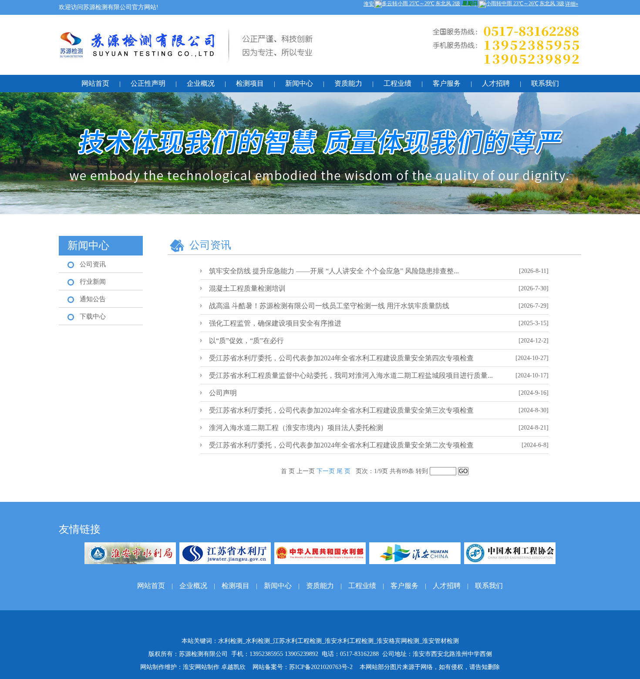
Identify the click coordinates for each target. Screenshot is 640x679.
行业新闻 (93, 281)
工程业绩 (397, 83)
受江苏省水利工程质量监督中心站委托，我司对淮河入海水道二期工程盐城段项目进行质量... (351, 375)
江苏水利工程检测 (297, 641)
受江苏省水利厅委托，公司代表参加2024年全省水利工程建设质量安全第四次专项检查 (341, 358)
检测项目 (250, 83)
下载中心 (93, 316)
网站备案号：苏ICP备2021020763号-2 (303, 667)
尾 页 (343, 471)
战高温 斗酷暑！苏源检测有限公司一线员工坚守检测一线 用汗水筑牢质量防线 (329, 305)
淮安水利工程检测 (349, 641)
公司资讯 (93, 264)
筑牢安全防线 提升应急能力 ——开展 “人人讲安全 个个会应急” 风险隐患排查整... (334, 271)
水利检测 (230, 641)
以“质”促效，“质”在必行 (246, 340)
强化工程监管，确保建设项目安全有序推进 (275, 323)
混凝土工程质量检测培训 (247, 288)
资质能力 (348, 83)
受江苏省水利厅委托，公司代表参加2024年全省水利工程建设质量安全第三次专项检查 (341, 410)
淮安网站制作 (201, 667)
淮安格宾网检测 (398, 641)
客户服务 (447, 83)
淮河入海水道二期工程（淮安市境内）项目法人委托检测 (296, 427)
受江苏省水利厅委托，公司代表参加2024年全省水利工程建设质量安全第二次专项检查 (341, 445)
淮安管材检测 (440, 641)
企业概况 (201, 83)
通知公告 (93, 299)
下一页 (327, 471)
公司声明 (223, 393)
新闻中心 (299, 83)
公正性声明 (148, 83)
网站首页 (95, 83)
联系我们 (545, 83)
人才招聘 (496, 83)
